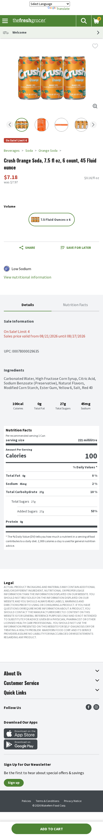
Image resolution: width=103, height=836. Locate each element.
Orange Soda (48, 150)
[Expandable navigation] (5, 21)
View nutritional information (27, 277)
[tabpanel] (51, 430)
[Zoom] (95, 106)
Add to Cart (51, 828)
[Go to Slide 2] (41, 124)
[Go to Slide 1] (21, 124)
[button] (83, 21)
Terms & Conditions (47, 801)
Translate (63, 8)
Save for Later (78, 247)
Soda (29, 150)
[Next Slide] (93, 125)
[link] (75, 247)
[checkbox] (95, 46)
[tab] (28, 305)
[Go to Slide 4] (81, 124)
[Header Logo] (28, 20)
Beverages (12, 150)
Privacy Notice (72, 801)
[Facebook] (89, 708)
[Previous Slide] (10, 125)
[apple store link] (20, 737)
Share (30, 247)
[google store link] (20, 748)
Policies (26, 801)
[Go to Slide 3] (61, 124)
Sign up (14, 782)
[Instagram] (96, 708)
